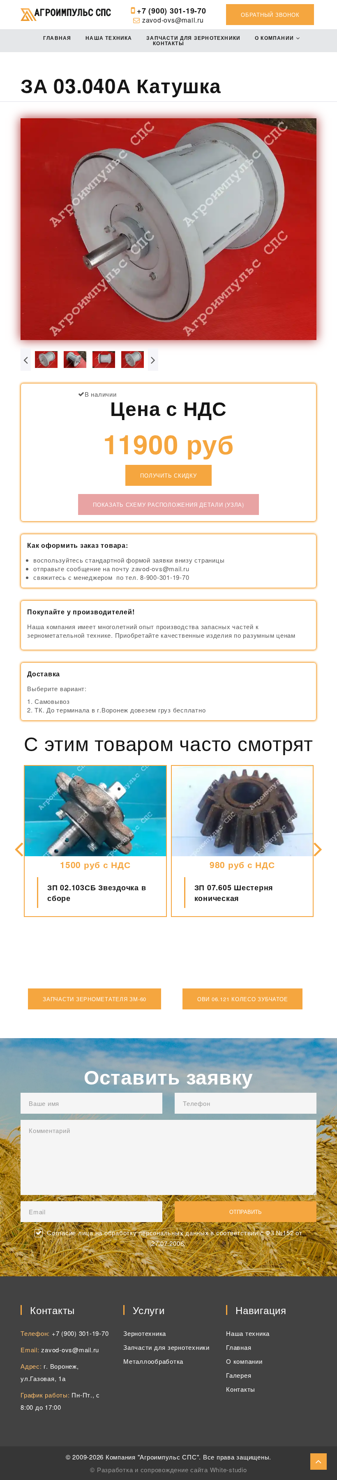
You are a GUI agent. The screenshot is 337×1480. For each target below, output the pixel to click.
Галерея (238, 1375)
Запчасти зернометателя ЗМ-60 (94, 999)
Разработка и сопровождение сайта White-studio (172, 1469)
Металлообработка (153, 1361)
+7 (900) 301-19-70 (171, 10)
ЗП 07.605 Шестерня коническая (87, 892)
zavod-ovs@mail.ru (173, 20)
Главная (57, 38)
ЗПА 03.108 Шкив (227, 892)
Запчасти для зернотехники (193, 38)
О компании (274, 38)
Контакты (168, 43)
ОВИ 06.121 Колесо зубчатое (242, 999)
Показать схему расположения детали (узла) (168, 504)
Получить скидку (168, 475)
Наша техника (108, 38)
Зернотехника (144, 1333)
